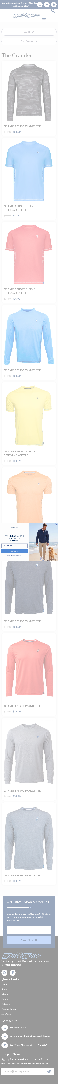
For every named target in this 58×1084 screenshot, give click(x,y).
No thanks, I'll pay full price (14, 555)
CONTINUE (14, 551)
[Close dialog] (56, 524)
